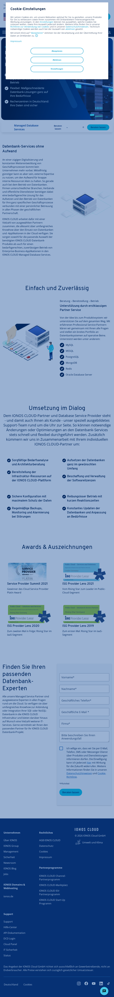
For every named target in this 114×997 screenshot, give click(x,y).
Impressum (16, 41)
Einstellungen (46, 22)
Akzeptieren (37, 33)
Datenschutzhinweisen (77, 26)
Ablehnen (57, 60)
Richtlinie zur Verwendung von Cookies (29, 26)
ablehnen (70, 29)
